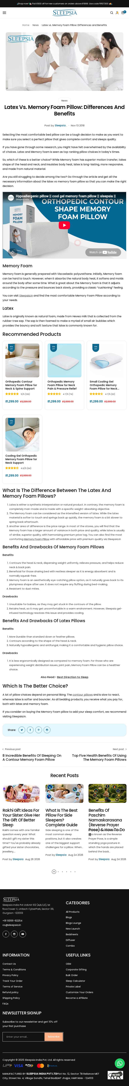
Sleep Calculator (75, 981)
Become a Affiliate (77, 998)
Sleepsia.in (26, 296)
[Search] (111, 12)
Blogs (69, 917)
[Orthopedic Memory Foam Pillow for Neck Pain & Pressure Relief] (64, 360)
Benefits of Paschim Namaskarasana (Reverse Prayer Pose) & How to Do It (107, 822)
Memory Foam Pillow (36, 539)
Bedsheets (72, 934)
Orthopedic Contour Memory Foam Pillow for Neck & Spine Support (21, 385)
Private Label (73, 986)
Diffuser (70, 940)
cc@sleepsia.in (12, 925)
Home (25, 25)
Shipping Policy (11, 998)
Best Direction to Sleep (72, 677)
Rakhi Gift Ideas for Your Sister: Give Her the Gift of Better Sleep (21, 818)
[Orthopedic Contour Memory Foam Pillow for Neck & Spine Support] (22, 360)
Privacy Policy (10, 975)
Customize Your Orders (79, 992)
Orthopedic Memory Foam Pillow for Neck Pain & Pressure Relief (62, 385)
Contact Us (9, 964)
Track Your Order (13, 981)
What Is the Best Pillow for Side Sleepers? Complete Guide (62, 818)
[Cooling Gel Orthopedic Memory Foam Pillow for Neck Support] (22, 434)
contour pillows (83, 695)
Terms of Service (13, 986)
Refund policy (10, 992)
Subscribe (53, 1036)
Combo (70, 945)
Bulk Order (72, 975)
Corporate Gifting (76, 969)
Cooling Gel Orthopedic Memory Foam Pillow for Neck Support (21, 459)
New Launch (73, 928)
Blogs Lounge (73, 923)
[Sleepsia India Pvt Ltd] (64, 12)
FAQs (5, 1003)
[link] (21, 730)
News (36, 25)
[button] (17, 4)
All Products (72, 911)
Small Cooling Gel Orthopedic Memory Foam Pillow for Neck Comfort (103, 385)
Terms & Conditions (14, 969)
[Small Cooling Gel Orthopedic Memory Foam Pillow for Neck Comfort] (107, 360)
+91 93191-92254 (12, 920)
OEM (68, 964)
